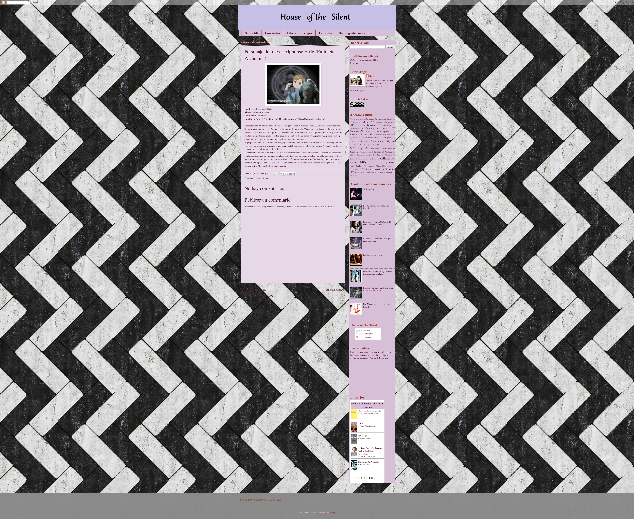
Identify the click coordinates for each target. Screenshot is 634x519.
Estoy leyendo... (384, 131)
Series (392, 162)
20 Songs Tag (368, 189)
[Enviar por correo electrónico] (281, 173)
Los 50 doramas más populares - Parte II (376, 305)
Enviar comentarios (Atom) (264, 295)
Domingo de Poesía (352, 33)
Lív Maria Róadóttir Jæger (369, 413)
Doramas (354, 131)
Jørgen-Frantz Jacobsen (367, 426)
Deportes (371, 125)
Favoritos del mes (359, 134)
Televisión (354, 169)
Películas (377, 152)
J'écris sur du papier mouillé (369, 410)
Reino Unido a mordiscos (376, 163)
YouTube (353, 175)
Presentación (363, 159)
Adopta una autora (357, 119)
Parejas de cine (365, 152)
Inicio (296, 289)
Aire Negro (362, 435)
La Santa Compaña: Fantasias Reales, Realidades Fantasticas (370, 451)
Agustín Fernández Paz (367, 438)
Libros (292, 33)
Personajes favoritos (364, 155)
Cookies (359, 125)
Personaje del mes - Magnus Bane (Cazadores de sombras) (377, 272)
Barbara (361, 423)
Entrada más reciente (253, 289)
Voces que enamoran (383, 172)
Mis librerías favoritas (381, 145)
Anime (371, 119)
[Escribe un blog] (284, 173)
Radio (374, 159)
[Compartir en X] (287, 173)
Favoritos (325, 33)
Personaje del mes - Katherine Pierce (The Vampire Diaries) (379, 223)
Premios (352, 159)
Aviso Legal (357, 122)
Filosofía (377, 134)
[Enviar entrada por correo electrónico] (275, 173)
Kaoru (372, 75)
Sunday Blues (374, 165)
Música (355, 148)
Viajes (307, 33)
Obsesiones (374, 148)
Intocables (356, 138)
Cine (366, 121)
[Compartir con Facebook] (290, 173)
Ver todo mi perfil (357, 90)
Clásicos (378, 122)
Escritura (369, 131)
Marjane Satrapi (365, 464)
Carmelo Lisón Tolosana (368, 456)
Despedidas (386, 125)
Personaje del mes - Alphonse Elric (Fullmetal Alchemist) (378, 289)
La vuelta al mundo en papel (378, 137)
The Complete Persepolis (368, 461)
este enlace (360, 63)
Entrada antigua (335, 289)
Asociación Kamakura (386, 119)
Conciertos (272, 33)
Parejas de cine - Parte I (373, 254)
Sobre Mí (251, 33)
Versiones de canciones (373, 169)
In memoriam (389, 134)
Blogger (333, 512)
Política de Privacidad (383, 155)
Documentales (355, 128)
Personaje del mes (261, 177)
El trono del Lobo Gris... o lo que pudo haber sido (377, 239)
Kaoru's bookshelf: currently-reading (367, 405)
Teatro (389, 166)
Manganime (377, 141)
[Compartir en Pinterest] (293, 173)
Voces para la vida (362, 172)
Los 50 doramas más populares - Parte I (376, 207)
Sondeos (359, 166)
